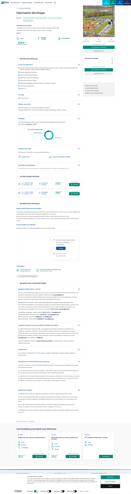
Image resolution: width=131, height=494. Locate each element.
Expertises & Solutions (27, 2)
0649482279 (40, 319)
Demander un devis (99, 51)
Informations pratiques (30, 204)
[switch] (49, 491)
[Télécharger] (112, 63)
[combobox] (99, 2)
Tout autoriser (110, 477)
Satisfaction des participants (26, 165)
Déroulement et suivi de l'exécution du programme (33, 361)
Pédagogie (21, 118)
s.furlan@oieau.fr (56, 312)
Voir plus (18, 32)
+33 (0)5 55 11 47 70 (31, 124)
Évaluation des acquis (24, 148)
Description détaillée (28, 59)
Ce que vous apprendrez (25, 64)
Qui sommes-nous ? (15, 2)
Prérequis (21, 95)
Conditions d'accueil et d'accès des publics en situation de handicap (38, 325)
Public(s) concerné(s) (24, 104)
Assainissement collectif (28, 18)
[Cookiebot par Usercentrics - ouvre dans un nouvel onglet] (18, 491)
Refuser (110, 486)
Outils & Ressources (39, 2)
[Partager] (112, 61)
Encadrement (22, 349)
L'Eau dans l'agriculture (28, 20)
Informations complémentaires (33, 283)
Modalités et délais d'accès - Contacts (29, 289)
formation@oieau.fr (64, 309)
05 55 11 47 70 (54, 309)
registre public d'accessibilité (44, 340)
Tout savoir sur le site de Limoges (27, 276)
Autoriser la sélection (110, 481)
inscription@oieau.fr (58, 294)
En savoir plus (106, 456)
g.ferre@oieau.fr (49, 319)
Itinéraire (60, 248)
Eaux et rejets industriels (41, 18)
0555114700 (43, 314)
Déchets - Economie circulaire (54, 18)
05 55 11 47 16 (46, 312)
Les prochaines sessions (29, 176)
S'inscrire (75, 184)
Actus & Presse (48, 2)
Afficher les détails (83, 491)
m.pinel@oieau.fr (47, 316)
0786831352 (39, 316)
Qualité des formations (25, 390)
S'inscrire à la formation (99, 47)
